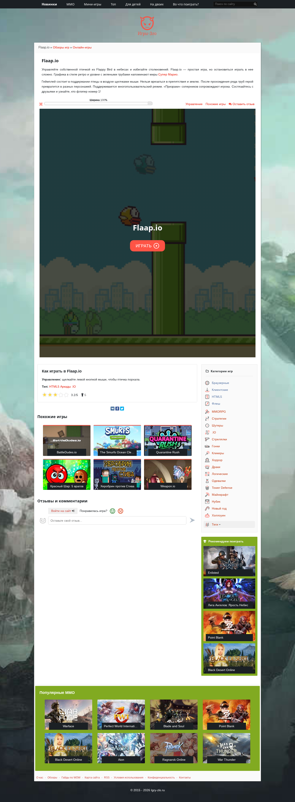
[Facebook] (117, 409)
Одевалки (219, 480)
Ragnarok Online (174, 759)
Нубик (216, 501)
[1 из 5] (44, 395)
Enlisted (213, 572)
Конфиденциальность (161, 777)
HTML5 (54, 386)
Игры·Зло (147, 33)
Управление (194, 104)
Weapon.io (167, 486)
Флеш (216, 403)
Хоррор (217, 460)
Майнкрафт (220, 494)
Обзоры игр (61, 47)
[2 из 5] (47, 395)
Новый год (219, 508)
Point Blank (215, 637)
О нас (39, 777)
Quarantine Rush (167, 452)
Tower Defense (222, 487)
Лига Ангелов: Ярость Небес (228, 605)
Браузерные (220, 383)
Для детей (133, 4)
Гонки (216, 446)
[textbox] (117, 520)
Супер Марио (168, 74)
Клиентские (220, 389)
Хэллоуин (218, 515)
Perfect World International (122, 726)
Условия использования (128, 777)
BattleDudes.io (67, 452)
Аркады (65, 386)
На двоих (156, 4)
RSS (106, 777)
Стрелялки (219, 439)
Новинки (49, 4)
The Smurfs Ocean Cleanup (118, 452)
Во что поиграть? (186, 4)
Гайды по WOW (71, 777)
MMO (71, 4)
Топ (113, 4)
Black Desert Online (221, 670)
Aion (121, 759)
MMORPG (219, 411)
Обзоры (52, 777)
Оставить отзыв (243, 104)
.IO (74, 386)
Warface (68, 726)
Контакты (185, 777)
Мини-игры (92, 4)
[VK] (112, 409)
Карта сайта (92, 777)
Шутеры (217, 425)
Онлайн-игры (82, 47)
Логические (220, 474)
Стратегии (219, 418)
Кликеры (218, 453)
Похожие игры (216, 104)
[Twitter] (122, 409)
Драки (216, 467)
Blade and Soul (173, 726)
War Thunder (227, 759)
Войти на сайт (61, 511)
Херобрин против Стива (117, 486)
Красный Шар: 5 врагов (66, 486)
